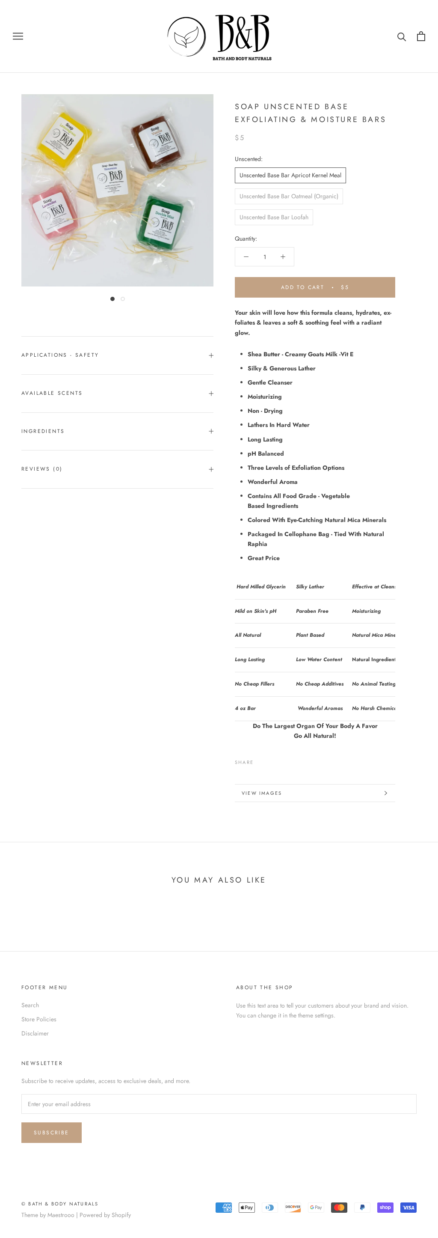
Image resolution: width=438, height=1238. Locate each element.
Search (30, 1005)
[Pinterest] (284, 760)
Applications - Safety (60, 355)
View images (262, 793)
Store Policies (38, 1019)
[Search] (401, 36)
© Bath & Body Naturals (59, 1203)
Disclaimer (35, 1033)
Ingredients (43, 431)
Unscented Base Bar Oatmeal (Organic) (289, 196)
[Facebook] (261, 760)
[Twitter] (272, 760)
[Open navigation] (18, 36)
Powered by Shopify (105, 1215)
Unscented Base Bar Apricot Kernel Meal (290, 175)
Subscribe (51, 1133)
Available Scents (52, 393)
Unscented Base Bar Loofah (274, 217)
